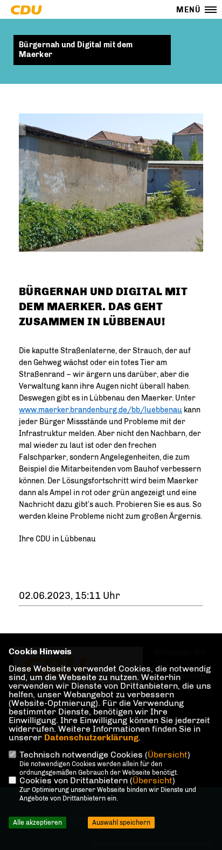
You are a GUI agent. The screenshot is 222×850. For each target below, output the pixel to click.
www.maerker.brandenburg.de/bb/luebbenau (100, 410)
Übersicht (168, 754)
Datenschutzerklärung (91, 737)
